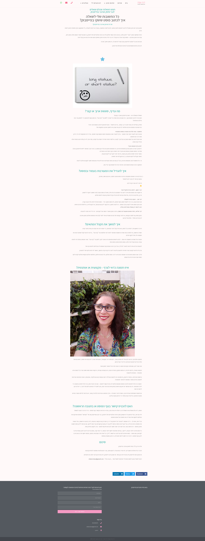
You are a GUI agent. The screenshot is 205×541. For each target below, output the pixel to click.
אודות (120, 3)
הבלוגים (85, 3)
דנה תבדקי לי (96, 3)
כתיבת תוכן (110, 3)
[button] (141, 474)
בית (126, 3)
